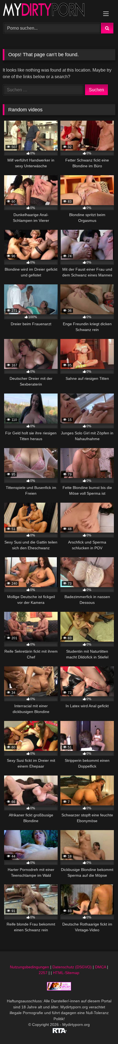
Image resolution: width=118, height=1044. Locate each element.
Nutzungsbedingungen (29, 967)
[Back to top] (101, 1027)
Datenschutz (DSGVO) (72, 967)
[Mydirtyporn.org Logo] (48, 10)
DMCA (100, 967)
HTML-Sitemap (66, 973)
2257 (43, 973)
